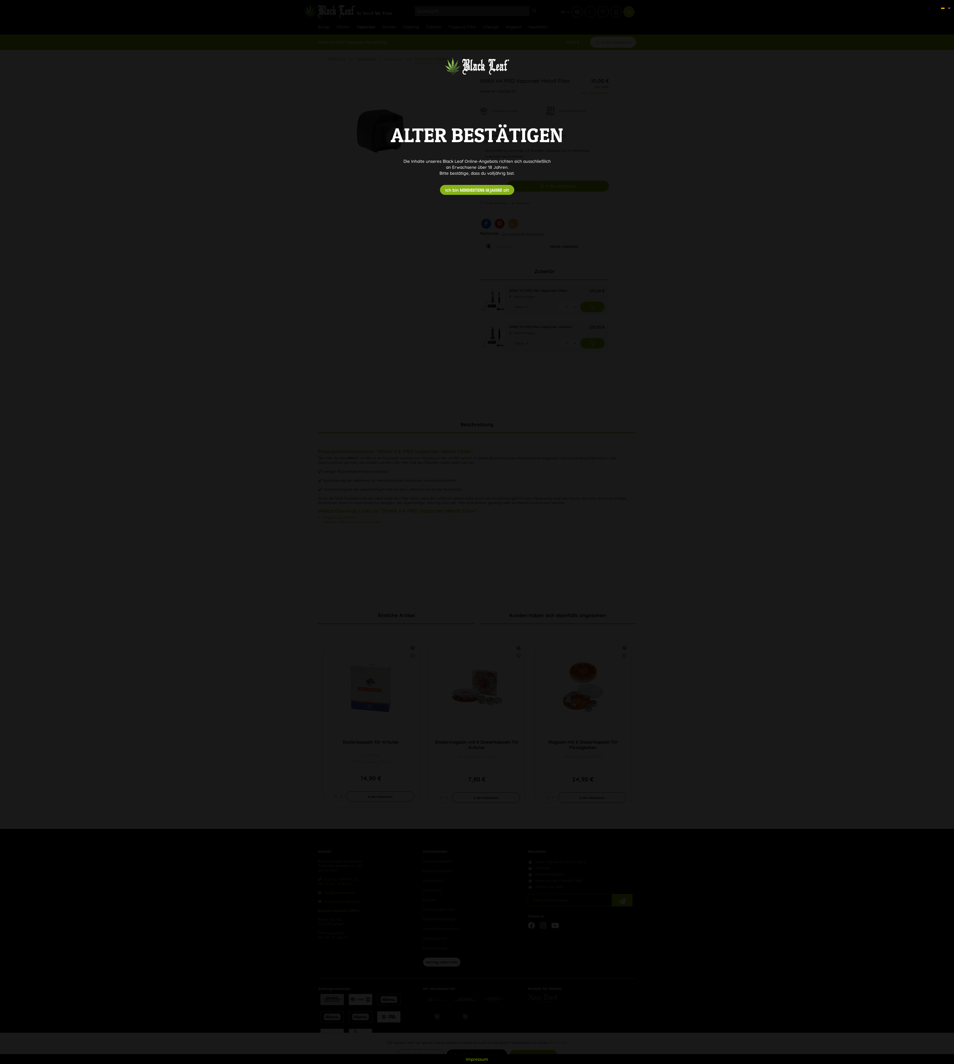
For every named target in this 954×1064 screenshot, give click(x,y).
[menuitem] (944, 3)
